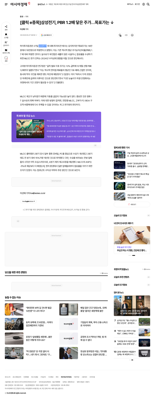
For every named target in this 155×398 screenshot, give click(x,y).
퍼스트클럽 (34, 377)
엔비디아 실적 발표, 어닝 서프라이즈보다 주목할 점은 (138, 185)
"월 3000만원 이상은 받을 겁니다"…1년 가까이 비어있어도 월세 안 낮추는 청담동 (71, 126)
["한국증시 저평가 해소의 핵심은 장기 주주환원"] (119, 179)
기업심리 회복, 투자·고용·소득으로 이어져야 (94, 324)
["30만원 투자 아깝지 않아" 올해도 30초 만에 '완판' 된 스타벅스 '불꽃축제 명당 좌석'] (144, 346)
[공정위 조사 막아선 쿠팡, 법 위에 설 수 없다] (68, 344)
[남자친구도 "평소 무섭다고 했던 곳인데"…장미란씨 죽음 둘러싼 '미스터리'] (144, 325)
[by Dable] (104, 273)
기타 (26, 17)
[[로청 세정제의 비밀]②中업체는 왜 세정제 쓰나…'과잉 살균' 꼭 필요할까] (144, 356)
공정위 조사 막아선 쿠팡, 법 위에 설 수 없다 (93, 339)
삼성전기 (42, 46)
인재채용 (26, 377)
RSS (57, 377)
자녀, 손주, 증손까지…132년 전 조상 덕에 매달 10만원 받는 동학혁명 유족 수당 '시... (71, 121)
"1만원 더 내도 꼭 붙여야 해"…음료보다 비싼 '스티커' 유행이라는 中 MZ (71, 137)
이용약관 (76, 377)
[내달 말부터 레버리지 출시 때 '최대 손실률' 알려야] (119, 200)
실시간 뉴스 (41, 4)
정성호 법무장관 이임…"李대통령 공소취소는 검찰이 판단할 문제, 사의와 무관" (93, 353)
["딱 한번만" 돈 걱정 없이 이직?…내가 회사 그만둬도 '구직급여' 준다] (14, 358)
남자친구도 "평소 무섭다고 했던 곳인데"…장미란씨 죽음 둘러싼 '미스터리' (127, 323)
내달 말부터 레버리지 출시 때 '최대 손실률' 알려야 (138, 196)
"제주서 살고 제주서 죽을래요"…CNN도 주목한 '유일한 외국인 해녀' (126, 334)
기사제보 (50, 377)
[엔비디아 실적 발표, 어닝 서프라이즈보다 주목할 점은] (119, 189)
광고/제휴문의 (17, 377)
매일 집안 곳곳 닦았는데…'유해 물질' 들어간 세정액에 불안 (93, 309)
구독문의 (43, 377)
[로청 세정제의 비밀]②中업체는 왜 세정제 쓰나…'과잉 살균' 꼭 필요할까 (127, 354)
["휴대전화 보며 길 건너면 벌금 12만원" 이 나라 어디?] (14, 315)
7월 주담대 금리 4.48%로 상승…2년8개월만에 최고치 (138, 154)
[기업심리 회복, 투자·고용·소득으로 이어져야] (68, 329)
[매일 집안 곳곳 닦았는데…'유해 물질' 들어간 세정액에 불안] (68, 315)
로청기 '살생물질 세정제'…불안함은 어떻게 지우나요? (39, 339)
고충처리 (84, 377)
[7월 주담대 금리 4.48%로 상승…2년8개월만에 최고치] (119, 158)
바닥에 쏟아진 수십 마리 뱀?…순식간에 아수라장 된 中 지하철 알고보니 (71, 131)
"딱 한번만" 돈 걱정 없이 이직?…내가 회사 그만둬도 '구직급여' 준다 (39, 353)
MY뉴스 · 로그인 (133, 4)
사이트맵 (92, 377)
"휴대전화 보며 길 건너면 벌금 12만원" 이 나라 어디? (38, 309)
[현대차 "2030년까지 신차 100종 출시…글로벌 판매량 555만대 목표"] (119, 168)
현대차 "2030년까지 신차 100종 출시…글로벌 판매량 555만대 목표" (137, 165)
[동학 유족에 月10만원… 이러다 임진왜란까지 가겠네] (14, 329)
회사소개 (7, 377)
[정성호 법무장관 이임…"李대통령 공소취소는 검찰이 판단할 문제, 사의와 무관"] (68, 358)
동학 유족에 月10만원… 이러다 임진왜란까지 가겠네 (39, 324)
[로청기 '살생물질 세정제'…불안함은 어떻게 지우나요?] (14, 344)
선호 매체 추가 (47, 35)
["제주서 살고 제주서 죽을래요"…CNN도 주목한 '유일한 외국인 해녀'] (144, 336)
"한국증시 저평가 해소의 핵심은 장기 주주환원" (138, 175)
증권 (21, 17)
